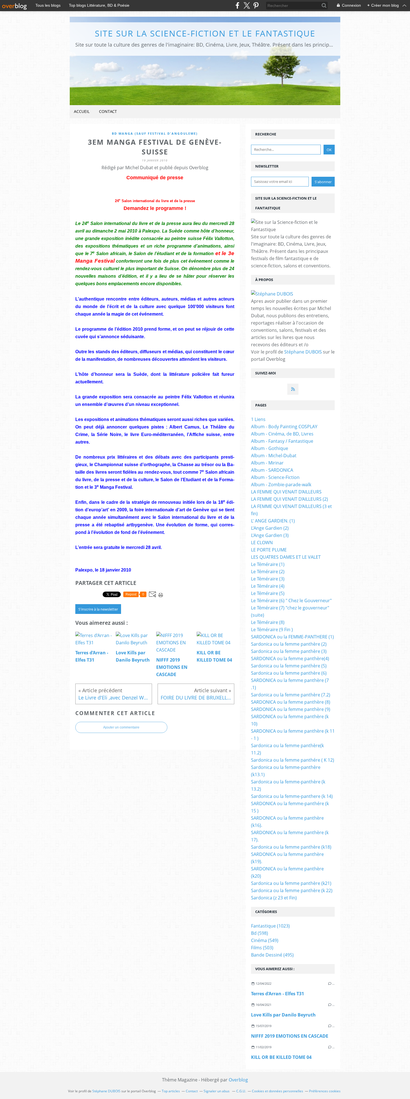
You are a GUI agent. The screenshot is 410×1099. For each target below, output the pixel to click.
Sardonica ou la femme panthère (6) (289, 673)
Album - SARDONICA (272, 470)
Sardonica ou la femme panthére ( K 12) (292, 760)
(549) (264, 940)
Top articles (171, 1091)
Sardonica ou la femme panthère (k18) (291, 847)
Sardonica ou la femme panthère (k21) (291, 883)
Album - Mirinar (267, 463)
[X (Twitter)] (246, 5)
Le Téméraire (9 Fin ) (272, 629)
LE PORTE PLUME (269, 550)
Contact (108, 111)
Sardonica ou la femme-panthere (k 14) (292, 796)
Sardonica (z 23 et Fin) (274, 898)
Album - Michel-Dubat (273, 455)
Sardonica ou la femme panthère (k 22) (291, 890)
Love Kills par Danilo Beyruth (283, 1015)
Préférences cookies (325, 1091)
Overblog (238, 1080)
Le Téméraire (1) (267, 564)
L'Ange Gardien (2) (270, 528)
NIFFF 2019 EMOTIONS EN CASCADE (289, 1036)
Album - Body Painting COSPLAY (284, 426)
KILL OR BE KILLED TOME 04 (281, 1057)
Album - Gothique (269, 448)
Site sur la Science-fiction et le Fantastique (205, 33)
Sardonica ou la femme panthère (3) (289, 651)
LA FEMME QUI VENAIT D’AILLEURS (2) (289, 499)
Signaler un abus (217, 1091)
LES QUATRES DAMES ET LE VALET (286, 557)
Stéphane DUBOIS (303, 352)
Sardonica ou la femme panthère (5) (289, 666)
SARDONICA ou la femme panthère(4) (290, 658)
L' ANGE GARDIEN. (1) (273, 521)
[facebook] (237, 5)
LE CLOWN (262, 542)
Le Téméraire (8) (267, 622)
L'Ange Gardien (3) (270, 535)
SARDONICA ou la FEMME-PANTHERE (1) (292, 637)
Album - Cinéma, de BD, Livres (282, 434)
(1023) (270, 926)
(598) (259, 933)
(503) (262, 948)
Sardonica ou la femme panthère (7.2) (290, 695)
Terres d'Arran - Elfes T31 (277, 994)
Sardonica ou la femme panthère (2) (289, 644)
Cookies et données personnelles (277, 1091)
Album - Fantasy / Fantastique (282, 441)
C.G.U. (241, 1091)
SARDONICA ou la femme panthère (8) (290, 702)
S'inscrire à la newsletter (98, 609)
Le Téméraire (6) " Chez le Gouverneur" (291, 600)
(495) (272, 955)
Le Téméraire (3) (267, 579)
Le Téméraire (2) (267, 571)
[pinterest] (255, 5)
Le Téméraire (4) (267, 586)
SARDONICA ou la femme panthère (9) (290, 709)
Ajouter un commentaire (121, 727)
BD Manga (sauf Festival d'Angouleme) (155, 133)
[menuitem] (82, 111)
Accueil (82, 111)
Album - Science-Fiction (275, 477)
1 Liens (258, 419)
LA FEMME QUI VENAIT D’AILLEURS (286, 492)
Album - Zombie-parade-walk (281, 484)
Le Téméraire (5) (267, 593)
